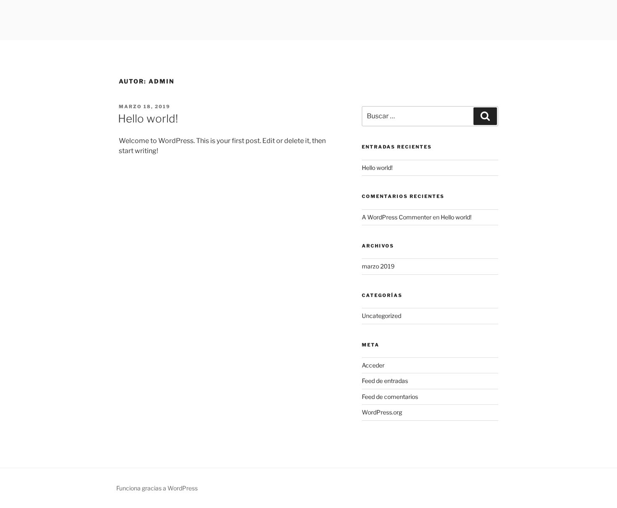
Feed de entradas (385, 380)
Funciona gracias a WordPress (157, 488)
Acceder (373, 365)
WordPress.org (382, 412)
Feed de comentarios (390, 396)
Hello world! (148, 118)
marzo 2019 (378, 266)
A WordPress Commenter (396, 217)
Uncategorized (381, 315)
